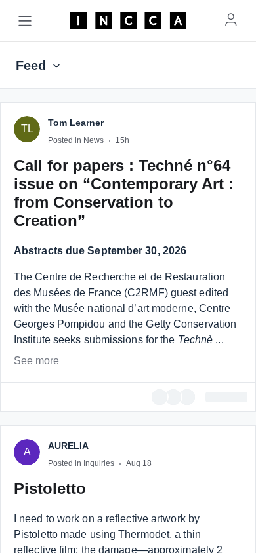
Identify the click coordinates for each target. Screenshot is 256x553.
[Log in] (231, 19)
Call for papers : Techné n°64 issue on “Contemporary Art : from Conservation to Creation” (124, 502)
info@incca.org (202, 374)
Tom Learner (76, 432)
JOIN (82, 248)
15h (122, 449)
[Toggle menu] (25, 21)
